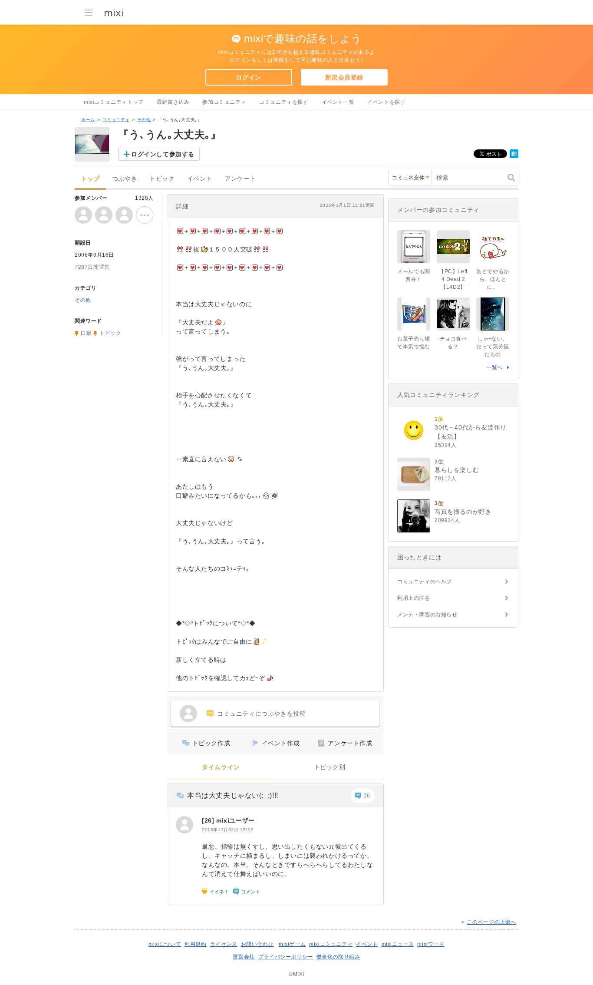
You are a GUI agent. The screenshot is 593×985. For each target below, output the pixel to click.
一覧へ (494, 367)
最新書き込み (173, 102)
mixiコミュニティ (331, 944)
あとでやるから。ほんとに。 (492, 279)
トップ (90, 178)
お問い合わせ (257, 944)
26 (367, 796)
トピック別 (330, 767)
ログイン (248, 77)
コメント (250, 891)
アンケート (240, 178)
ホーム (88, 119)
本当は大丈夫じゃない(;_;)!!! (232, 795)
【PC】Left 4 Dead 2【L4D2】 (453, 279)
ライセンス (223, 944)
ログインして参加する (162, 154)
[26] (209, 820)
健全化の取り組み (338, 957)
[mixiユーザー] (184, 824)
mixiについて (164, 944)
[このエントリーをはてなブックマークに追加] (514, 156)
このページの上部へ (491, 922)
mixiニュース (398, 944)
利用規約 (195, 944)
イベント (199, 178)
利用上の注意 (413, 598)
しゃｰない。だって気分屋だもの (492, 346)
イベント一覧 (338, 102)
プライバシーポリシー (285, 957)
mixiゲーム (292, 944)
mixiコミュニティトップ (114, 102)
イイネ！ (219, 891)
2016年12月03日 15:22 (227, 829)
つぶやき (124, 178)
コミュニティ (116, 119)
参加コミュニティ (224, 102)
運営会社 (243, 957)
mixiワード (430, 944)
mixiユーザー (235, 820)
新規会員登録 (344, 77)
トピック (162, 178)
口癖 (86, 333)
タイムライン (221, 767)
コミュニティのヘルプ (424, 581)
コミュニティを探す (283, 102)
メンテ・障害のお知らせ (427, 614)
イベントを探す (386, 102)
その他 (144, 119)
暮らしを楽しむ (457, 469)
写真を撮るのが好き (463, 511)
